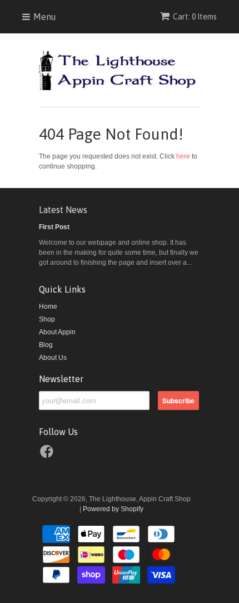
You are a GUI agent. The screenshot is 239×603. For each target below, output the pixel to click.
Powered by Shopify (113, 509)
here (183, 156)
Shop (47, 319)
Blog (46, 345)
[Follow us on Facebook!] (48, 455)
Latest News (63, 210)
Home (48, 306)
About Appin (57, 332)
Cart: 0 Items (195, 16)
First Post (54, 227)
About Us (53, 358)
